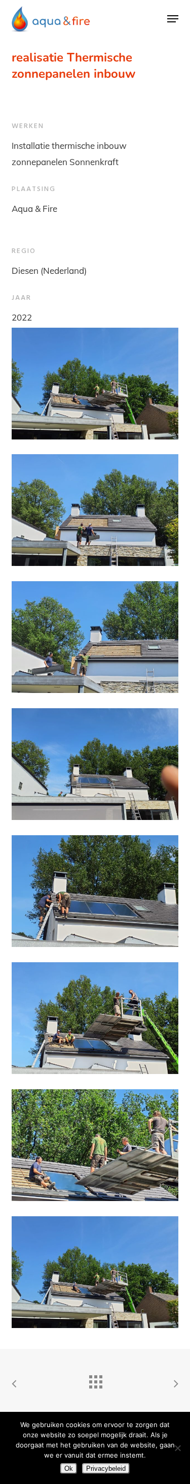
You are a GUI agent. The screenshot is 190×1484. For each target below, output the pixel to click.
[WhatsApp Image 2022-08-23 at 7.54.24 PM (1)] (95, 637)
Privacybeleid (106, 1468)
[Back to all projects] (95, 1379)
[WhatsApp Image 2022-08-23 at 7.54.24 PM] (95, 510)
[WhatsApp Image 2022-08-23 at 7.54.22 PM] (95, 891)
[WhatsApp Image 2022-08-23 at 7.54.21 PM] (95, 764)
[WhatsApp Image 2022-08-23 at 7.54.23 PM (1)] (95, 1272)
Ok (68, 1468)
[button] (172, 19)
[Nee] (177, 1448)
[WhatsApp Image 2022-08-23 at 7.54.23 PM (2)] (95, 383)
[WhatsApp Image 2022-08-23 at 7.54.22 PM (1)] (95, 1018)
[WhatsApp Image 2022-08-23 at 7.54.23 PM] (95, 1145)
